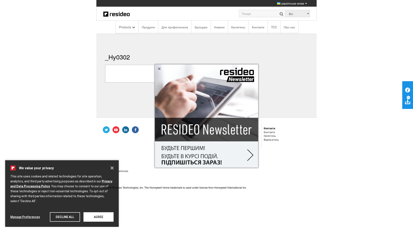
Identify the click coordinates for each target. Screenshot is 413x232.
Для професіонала (175, 27)
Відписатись (271, 139)
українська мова (292, 3)
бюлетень (270, 135)
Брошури (201, 27)
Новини (219, 27)
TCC (274, 27)
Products (125, 27)
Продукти (148, 27)
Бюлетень (238, 27)
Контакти (258, 27)
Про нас (289, 27)
